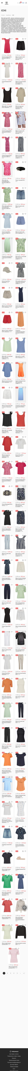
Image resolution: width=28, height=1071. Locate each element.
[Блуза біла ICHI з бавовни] (21, 443)
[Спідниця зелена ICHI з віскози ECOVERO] (7, 245)
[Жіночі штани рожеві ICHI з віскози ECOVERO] (21, 70)
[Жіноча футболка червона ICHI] (7, 906)
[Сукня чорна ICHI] (7, 615)
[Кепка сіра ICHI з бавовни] (7, 270)
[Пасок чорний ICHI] (21, 169)
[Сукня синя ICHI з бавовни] (21, 881)
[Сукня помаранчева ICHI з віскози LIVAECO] (21, 370)
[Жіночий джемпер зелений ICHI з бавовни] (7, 881)
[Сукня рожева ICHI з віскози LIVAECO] (7, 45)
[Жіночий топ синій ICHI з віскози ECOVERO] (21, 493)
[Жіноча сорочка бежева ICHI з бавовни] (21, 95)
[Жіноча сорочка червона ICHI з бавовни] (7, 443)
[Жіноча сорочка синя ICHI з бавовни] (7, 370)
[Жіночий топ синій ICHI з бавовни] (21, 345)
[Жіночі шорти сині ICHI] (21, 195)
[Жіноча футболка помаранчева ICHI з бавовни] (7, 759)
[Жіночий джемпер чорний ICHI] (21, 638)
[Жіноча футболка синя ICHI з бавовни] (7, 784)
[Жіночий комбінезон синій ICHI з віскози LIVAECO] (21, 270)
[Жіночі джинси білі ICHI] (7, 638)
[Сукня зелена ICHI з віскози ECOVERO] (7, 710)
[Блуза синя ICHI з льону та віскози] (21, 808)
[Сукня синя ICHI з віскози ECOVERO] (7, 567)
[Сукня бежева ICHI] (7, 70)
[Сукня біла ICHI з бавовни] (7, 662)
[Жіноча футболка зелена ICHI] (7, 932)
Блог (14, 1068)
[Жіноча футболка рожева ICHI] (14, 955)
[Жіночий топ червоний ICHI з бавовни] (21, 419)
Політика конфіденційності (14, 1062)
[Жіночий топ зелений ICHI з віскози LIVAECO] (21, 245)
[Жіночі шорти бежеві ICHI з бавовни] (7, 294)
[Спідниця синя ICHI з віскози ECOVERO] (21, 394)
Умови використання (14, 1060)
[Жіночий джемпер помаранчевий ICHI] (7, 685)
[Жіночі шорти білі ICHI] (21, 615)
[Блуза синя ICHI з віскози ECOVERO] (21, 759)
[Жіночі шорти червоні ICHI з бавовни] (7, 319)
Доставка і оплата (14, 1054)
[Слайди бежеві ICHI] (21, 858)
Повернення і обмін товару (14, 1056)
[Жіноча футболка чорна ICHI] (7, 858)
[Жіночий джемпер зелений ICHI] (21, 591)
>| (23, 973)
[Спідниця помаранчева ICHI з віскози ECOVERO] (21, 319)
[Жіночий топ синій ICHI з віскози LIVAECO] (21, 542)
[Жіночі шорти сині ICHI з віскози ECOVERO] (21, 517)
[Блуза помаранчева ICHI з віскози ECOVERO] (21, 784)
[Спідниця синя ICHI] (7, 833)
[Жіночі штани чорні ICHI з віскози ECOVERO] (7, 734)
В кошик (7, 59)
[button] (24, 907)
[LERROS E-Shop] (6, 3)
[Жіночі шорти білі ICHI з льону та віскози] (7, 394)
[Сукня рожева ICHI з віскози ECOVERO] (7, 119)
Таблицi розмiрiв (14, 1066)
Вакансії (14, 1058)
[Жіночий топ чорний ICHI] (21, 734)
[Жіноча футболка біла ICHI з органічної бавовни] (7, 808)
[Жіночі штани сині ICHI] (7, 542)
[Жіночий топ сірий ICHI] (21, 685)
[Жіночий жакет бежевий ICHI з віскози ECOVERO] (21, 906)
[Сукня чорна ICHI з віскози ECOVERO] (7, 517)
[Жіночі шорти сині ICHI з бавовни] (21, 220)
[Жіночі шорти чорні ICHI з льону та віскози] (21, 45)
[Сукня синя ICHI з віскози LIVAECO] (7, 220)
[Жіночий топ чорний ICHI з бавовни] (7, 95)
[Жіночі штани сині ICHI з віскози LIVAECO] (21, 144)
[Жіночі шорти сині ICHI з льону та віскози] (21, 119)
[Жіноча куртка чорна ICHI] (21, 932)
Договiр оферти (14, 1064)
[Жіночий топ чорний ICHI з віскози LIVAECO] (7, 419)
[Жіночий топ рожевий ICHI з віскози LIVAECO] (7, 169)
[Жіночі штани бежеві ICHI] (21, 662)
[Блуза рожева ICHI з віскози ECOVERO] (7, 468)
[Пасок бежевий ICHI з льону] (7, 493)
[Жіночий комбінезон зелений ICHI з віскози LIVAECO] (7, 195)
